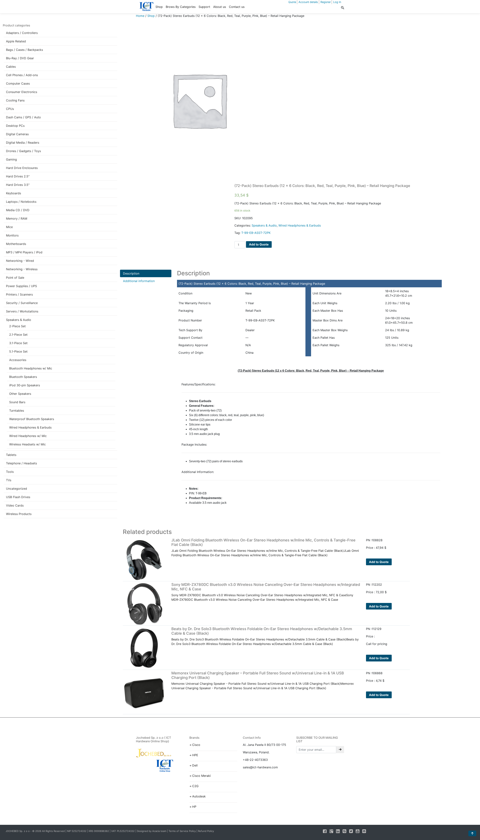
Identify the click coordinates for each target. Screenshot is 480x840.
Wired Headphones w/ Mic (28, 436)
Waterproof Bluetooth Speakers (31, 419)
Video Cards (15, 505)
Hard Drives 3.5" (17, 185)
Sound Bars (17, 402)
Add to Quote (259, 244)
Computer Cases (18, 83)
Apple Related (16, 41)
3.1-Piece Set (18, 343)
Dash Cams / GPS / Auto (23, 117)
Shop (159, 7)
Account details (308, 2)
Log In (337, 2)
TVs (8, 480)
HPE (195, 755)
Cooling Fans (15, 100)
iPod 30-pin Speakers (24, 385)
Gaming (11, 159)
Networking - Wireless (22, 269)
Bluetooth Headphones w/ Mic (30, 368)
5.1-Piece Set (18, 351)
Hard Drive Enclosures (22, 168)
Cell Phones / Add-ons (22, 75)
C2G (195, 786)
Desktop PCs (15, 126)
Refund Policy (206, 830)
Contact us (236, 7)
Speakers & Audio (18, 320)
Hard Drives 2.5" (17, 176)
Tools (10, 472)
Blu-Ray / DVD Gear (20, 58)
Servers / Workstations (22, 311)
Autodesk (199, 796)
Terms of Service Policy (182, 830)
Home (140, 16)
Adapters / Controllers (22, 33)
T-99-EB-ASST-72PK (256, 233)
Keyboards (13, 193)
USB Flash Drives (18, 497)
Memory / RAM (16, 218)
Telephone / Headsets (21, 463)
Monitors (12, 235)
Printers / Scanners (19, 294)
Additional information (139, 281)
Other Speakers (20, 394)
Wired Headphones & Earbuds (30, 427)
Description (131, 273)
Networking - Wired (20, 261)
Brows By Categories (181, 7)
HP (194, 806)
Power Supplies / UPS (21, 286)
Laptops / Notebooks (21, 201)
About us (219, 7)
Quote (292, 2)
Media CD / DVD (17, 210)
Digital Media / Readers (22, 142)
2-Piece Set (17, 326)
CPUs (10, 109)
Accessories (17, 360)
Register (325, 2)
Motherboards (16, 244)
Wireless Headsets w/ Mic (27, 444)
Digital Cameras (17, 134)
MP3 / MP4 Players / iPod (24, 252)
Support (204, 7)
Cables (11, 66)
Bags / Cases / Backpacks (24, 50)
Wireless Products (19, 514)
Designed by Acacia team (151, 830)
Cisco (196, 745)
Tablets (11, 455)
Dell (195, 765)
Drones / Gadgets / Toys (23, 151)
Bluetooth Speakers (23, 377)
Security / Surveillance (22, 303)
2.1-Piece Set (18, 334)
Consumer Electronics (21, 92)
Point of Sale (15, 277)
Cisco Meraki (201, 776)
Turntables (16, 410)
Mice (9, 227)
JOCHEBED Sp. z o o (18, 830)
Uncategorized (16, 488)
